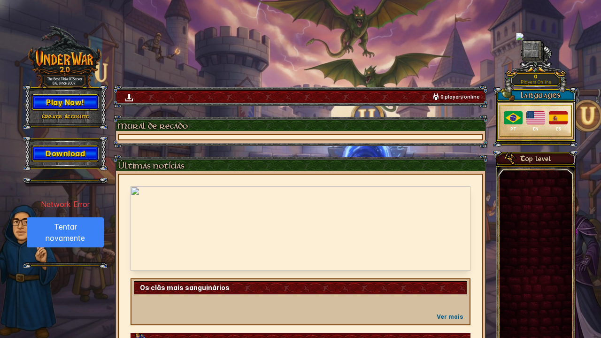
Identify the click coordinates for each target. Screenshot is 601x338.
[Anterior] (143, 228)
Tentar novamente (65, 232)
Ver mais (450, 316)
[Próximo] (457, 228)
